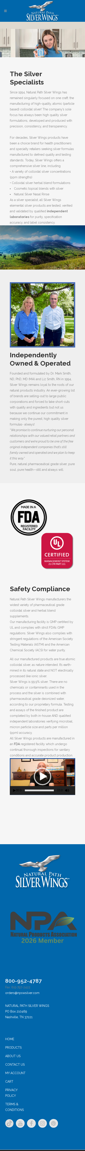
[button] (42, 776)
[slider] (39, 790)
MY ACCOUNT (15, 1073)
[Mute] (67, 790)
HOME (9, 1039)
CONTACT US (15, 1064)
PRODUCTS (13, 1047)
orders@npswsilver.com (22, 993)
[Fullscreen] (73, 790)
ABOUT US (12, 1056)
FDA (16, 744)
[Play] (14, 790)
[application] (42, 776)
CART (9, 1081)
